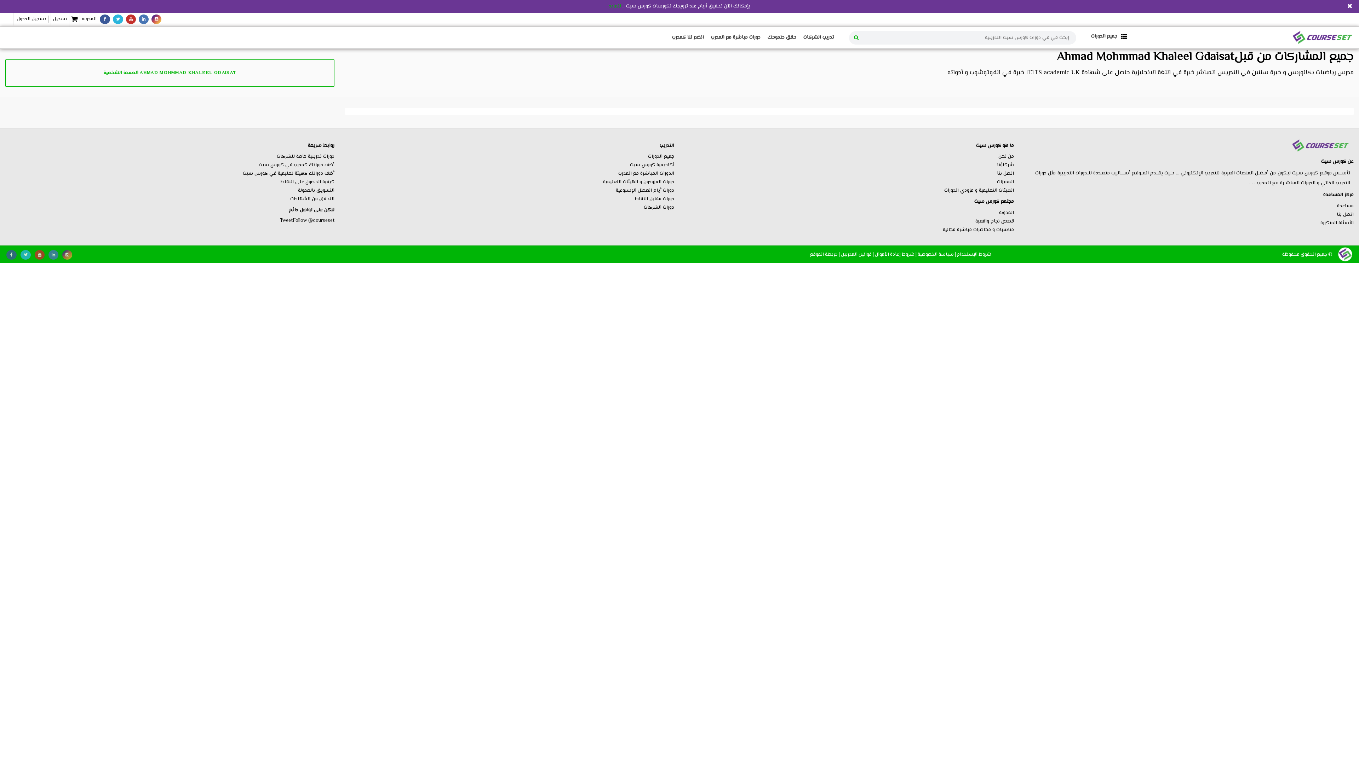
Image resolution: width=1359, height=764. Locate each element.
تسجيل (60, 19)
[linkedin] (144, 19)
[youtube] (131, 19)
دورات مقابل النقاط (654, 199)
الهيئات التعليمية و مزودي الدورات (979, 191)
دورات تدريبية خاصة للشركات (305, 157)
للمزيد (615, 6)
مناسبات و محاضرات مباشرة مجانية (978, 230)
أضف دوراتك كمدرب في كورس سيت (296, 165)
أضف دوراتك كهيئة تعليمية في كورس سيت (288, 174)
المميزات (1005, 182)
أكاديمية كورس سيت (652, 165)
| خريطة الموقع (825, 254)
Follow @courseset (313, 221)
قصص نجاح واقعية (994, 221)
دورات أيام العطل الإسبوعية (645, 191)
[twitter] (118, 19)
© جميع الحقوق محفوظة (1307, 254)
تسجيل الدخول (31, 19)
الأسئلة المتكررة (1337, 223)
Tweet (286, 221)
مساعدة (1345, 206)
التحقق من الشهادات (312, 199)
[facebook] (105, 19)
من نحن (1006, 157)
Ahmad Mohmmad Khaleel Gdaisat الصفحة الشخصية (170, 72)
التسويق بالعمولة (316, 191)
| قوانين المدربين (857, 254)
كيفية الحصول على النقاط (307, 182)
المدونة (89, 19)
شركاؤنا (1005, 165)
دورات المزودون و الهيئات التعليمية (638, 182)
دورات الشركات (659, 208)
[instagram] (156, 19)
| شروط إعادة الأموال (896, 254)
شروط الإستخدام (974, 254)
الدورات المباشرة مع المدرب (646, 174)
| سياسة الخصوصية (937, 254)
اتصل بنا (1345, 215)
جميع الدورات (661, 157)
